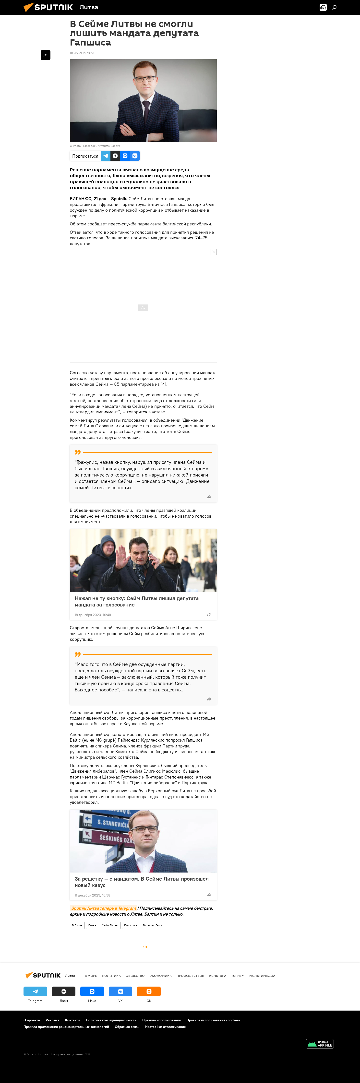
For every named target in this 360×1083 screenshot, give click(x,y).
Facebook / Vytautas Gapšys (101, 146)
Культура (217, 975)
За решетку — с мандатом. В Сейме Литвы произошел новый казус (142, 881)
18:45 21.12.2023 (82, 53)
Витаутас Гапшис (154, 925)
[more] (209, 497)
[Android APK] (319, 1044)
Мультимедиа (262, 975)
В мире (91, 975)
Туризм (237, 975)
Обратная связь (127, 1027)
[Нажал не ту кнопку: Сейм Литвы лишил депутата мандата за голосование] (143, 560)
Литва (92, 925)
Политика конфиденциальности (111, 1020)
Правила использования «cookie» (213, 1020)
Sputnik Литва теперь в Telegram (103, 908)
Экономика (161, 975)
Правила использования (161, 1020)
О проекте (32, 1020)
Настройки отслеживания (165, 1027)
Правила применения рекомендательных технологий (66, 1027)
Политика (130, 925)
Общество (135, 975)
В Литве (77, 925)
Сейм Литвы (110, 925)
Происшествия (190, 975)
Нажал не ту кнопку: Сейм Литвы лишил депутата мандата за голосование (137, 601)
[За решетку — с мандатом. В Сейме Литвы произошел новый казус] (143, 841)
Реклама (52, 1020)
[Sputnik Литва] (50, 13)
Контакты (72, 1020)
